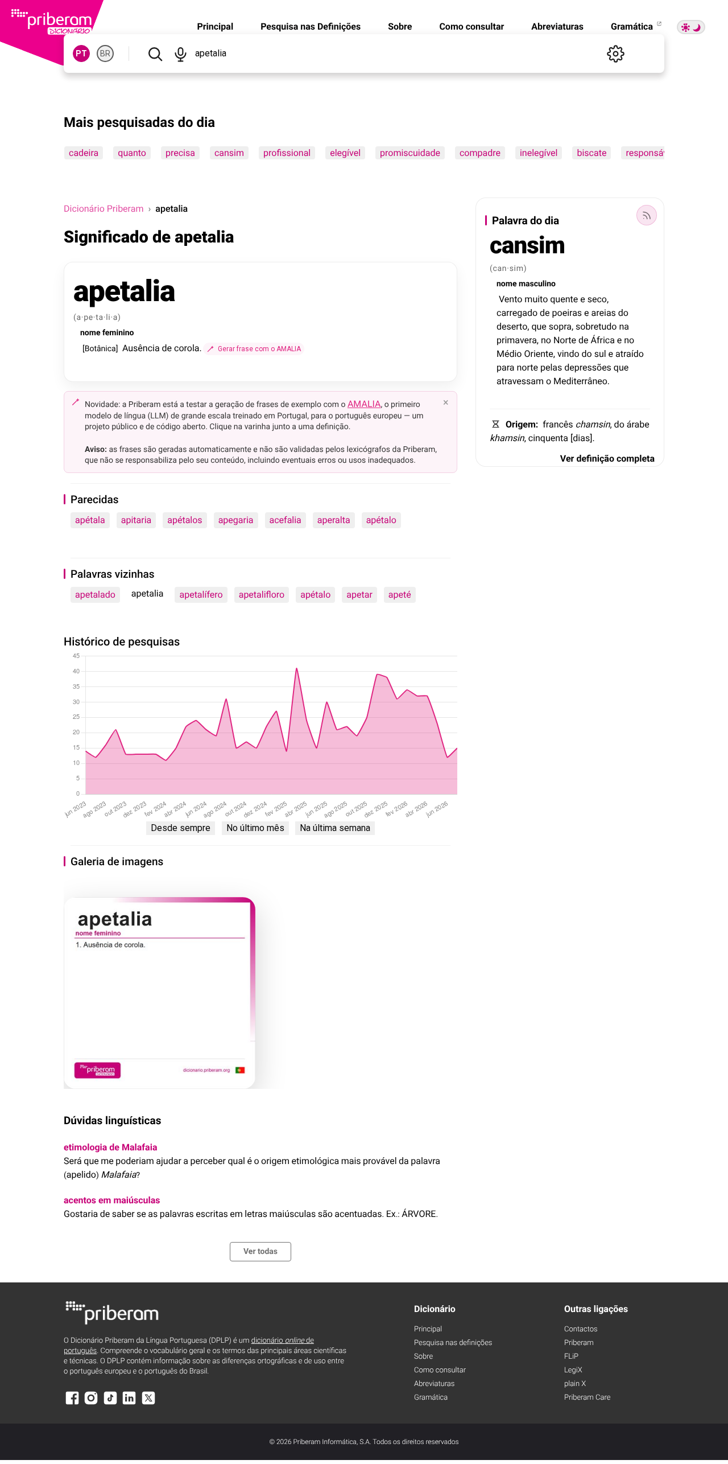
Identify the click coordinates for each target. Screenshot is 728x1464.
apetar (359, 594)
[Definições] (615, 53)
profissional (287, 152)
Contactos (581, 1329)
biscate (591, 152)
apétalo (381, 520)
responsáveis (652, 152)
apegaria (236, 520)
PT (81, 53)
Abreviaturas (557, 26)
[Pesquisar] (155, 53)
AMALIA (364, 403)
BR (105, 53)
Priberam (579, 1343)
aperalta (333, 520)
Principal (215, 26)
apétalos (184, 520)
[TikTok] (110, 1403)
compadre (480, 152)
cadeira (83, 152)
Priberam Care (587, 1397)
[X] (148, 1403)
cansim (229, 152)
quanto (132, 152)
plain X (575, 1384)
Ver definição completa (607, 458)
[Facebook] (72, 1403)
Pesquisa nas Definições (310, 26)
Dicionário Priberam (103, 208)
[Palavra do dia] (646, 215)
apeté (399, 594)
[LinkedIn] (129, 1403)
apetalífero (200, 594)
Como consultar (471, 26)
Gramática (633, 26)
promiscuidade (410, 152)
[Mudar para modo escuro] (691, 27)
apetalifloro (262, 594)
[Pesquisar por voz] (180, 53)
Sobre (400, 26)
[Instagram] (91, 1403)
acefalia (285, 520)
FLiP (571, 1356)
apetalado (95, 594)
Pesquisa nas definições (453, 1343)
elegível (345, 152)
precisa (180, 152)
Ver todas (260, 1251)
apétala (90, 520)
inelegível (539, 152)
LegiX (573, 1370)
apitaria (136, 520)
